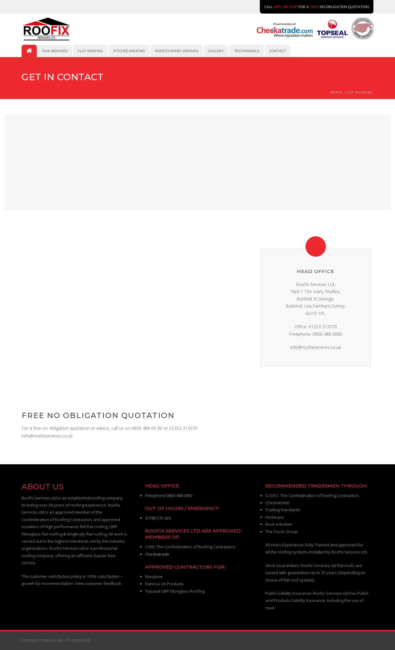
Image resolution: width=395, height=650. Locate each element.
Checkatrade (157, 554)
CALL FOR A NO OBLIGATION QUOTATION (316, 7)
